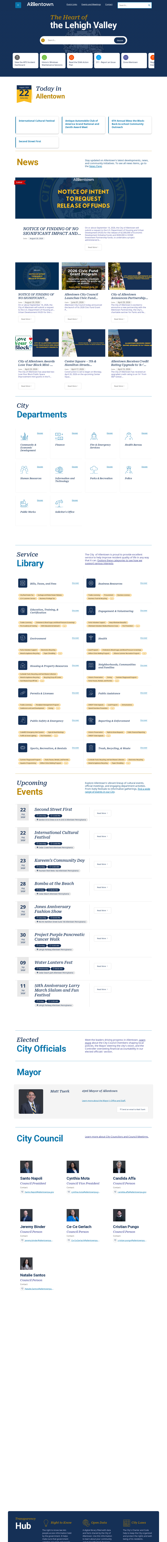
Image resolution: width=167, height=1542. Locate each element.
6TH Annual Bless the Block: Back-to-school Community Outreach (128, 124)
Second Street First (30, 141)
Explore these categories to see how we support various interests (113, 562)
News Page (95, 166)
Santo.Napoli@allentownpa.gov (39, 1192)
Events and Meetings (91, 4)
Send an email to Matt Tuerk (133, 1109)
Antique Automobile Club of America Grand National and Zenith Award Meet (82, 124)
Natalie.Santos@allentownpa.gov (39, 1288)
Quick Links (72, 4)
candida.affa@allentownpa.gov (131, 1192)
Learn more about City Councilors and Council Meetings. (117, 1136)
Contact (108, 4)
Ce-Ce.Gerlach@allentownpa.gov (85, 1240)
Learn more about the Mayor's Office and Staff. (104, 1100)
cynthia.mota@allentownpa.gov (85, 1192)
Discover (120, 40)
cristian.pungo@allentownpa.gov (132, 1240)
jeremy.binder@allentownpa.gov (39, 1240)
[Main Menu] (18, 5)
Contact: (24, 1187)
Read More (92, 247)
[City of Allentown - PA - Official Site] (40, 4)
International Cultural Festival (37, 120)
